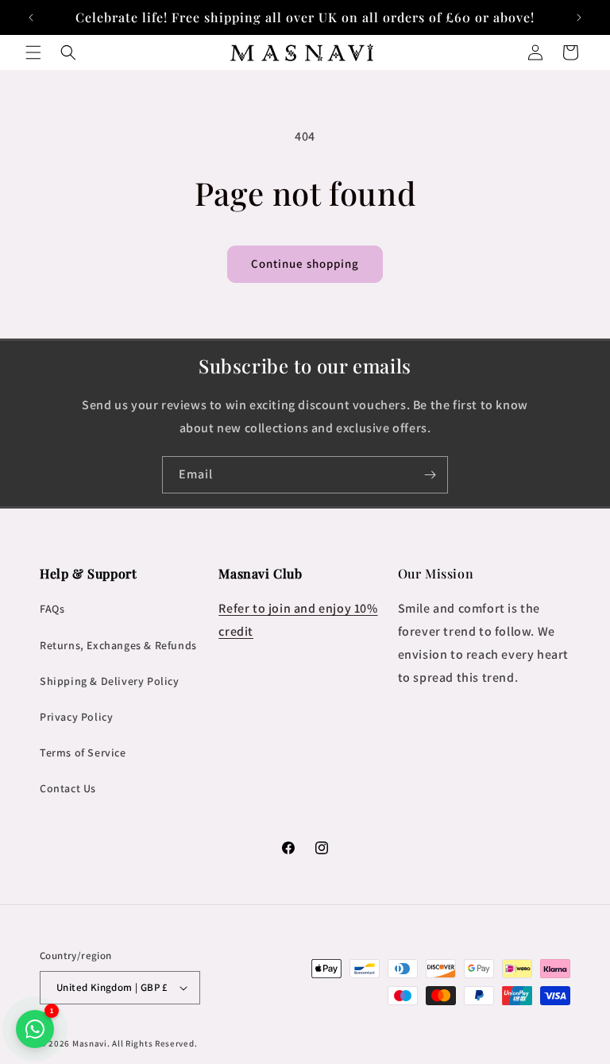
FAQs (52, 609)
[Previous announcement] (31, 17)
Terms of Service (83, 752)
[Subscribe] (429, 474)
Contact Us (68, 788)
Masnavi (89, 1043)
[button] (33, 52)
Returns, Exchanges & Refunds (118, 645)
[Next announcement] (579, 17)
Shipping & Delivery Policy (110, 681)
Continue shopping (305, 263)
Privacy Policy (76, 717)
